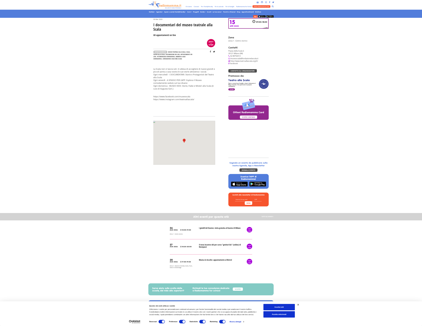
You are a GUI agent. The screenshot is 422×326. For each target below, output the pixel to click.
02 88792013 (235, 56)
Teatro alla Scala (159, 54)
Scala (188, 52)
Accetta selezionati (279, 314)
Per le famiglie (230, 6)
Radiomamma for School (244, 6)
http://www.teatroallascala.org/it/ (244, 61)
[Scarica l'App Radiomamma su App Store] (262, 16)
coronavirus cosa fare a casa (172, 59)
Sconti (209, 12)
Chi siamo (189, 6)
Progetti (196, 12)
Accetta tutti (279, 307)
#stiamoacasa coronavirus (166, 57)
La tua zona (217, 12)
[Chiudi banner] (298, 304)
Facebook (234, 63)
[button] (184, 141)
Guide (202, 12)
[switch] (182, 321)
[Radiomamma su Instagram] (266, 1)
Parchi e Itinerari (229, 12)
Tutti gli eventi (267, 217)
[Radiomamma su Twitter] (273, 1)
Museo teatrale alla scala (176, 52)
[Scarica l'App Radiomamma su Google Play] (270, 16)
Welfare (258, 12)
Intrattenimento (160, 52)
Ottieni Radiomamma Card (261, 6)
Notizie (152, 12)
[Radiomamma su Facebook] (269, 1)
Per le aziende (219, 6)
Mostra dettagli (235, 322)
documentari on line (173, 54)
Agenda (159, 12)
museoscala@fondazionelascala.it (244, 58)
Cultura (232, 89)
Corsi (189, 12)
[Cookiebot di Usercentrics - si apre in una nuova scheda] (134, 321)
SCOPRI (238, 289)
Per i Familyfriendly (207, 6)
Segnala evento (248, 170)
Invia (248, 203)
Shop (238, 12)
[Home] (165, 5)
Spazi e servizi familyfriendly (174, 12)
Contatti (196, 6)
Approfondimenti (248, 12)
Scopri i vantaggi (248, 117)
